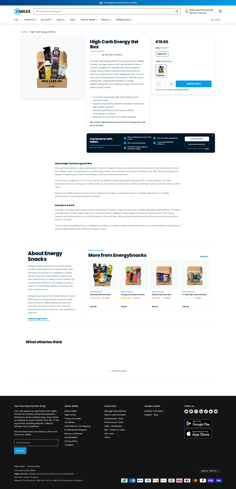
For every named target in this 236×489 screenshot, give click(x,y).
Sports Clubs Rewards (115, 414)
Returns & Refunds (73, 433)
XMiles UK (18, 480)
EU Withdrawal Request (76, 429)
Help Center (70, 414)
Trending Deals (123, 19)
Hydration (30, 19)
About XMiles (71, 411)
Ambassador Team (113, 418)
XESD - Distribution (113, 426)
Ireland (208, 471)
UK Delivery (70, 422)
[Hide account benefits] (212, 135)
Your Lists (202, 12)
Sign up (20, 450)
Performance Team (114, 422)
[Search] (177, 11)
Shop (97, 51)
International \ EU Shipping (78, 426)
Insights (105, 19)
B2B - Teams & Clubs (114, 429)
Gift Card (108, 433)
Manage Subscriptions (115, 411)
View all (204, 256)
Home (24, 31)
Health (60, 19)
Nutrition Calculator (153, 411)
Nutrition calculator (196, 144)
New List (193, 12)
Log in (216, 19)
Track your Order (73, 418)
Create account (196, 139)
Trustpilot (69, 445)
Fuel (16, 19)
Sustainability (71, 437)
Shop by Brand (88, 19)
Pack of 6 (162, 54)
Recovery (46, 19)
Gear (72, 19)
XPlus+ (107, 437)
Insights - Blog (151, 414)
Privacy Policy (71, 441)
